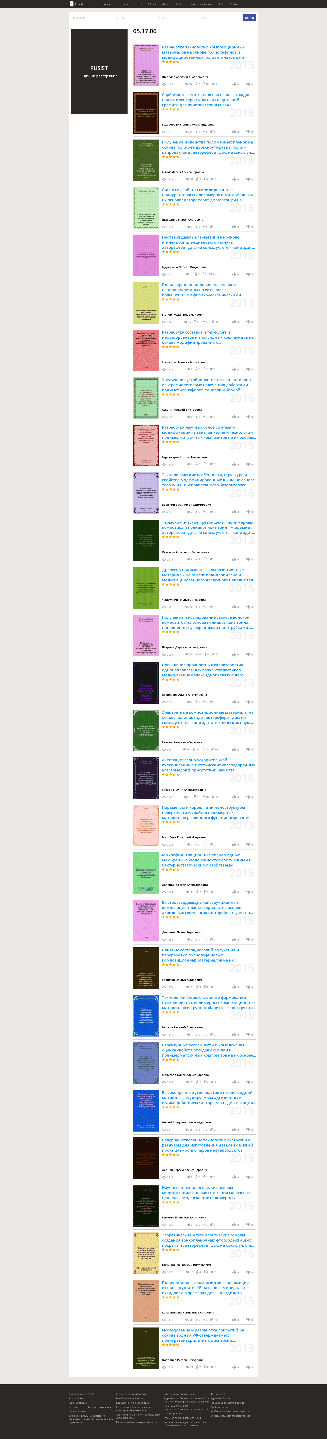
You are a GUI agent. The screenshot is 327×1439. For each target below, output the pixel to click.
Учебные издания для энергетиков (230, 1415)
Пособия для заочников (129, 1398)
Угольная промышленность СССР (183, 1418)
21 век (180, 4)
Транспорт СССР (173, 1413)
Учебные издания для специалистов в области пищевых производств (185, 1424)
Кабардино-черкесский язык (132, 1402)
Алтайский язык (78, 1402)
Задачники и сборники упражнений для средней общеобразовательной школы (186, 1400)
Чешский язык (77, 1411)
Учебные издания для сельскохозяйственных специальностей (186, 1407)
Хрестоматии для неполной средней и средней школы (138, 1416)
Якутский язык (77, 1398)
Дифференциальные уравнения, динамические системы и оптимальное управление (91, 1419)
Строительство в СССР (81, 1394)
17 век (124, 4)
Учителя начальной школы (179, 1394)
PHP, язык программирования (228, 1402)
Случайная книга (200, 4)
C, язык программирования (132, 1394)
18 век (138, 4)
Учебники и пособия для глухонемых (90, 1407)
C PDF (220, 4)
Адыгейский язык (220, 1398)
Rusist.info (82, 4)
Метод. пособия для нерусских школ (136, 1422)
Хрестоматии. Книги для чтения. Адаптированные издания (134, 1408)
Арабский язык (219, 1407)
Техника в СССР (219, 1394)
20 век (166, 4)
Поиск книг (108, 4)
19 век (152, 4)
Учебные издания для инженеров (230, 1411)
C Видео (235, 4)
